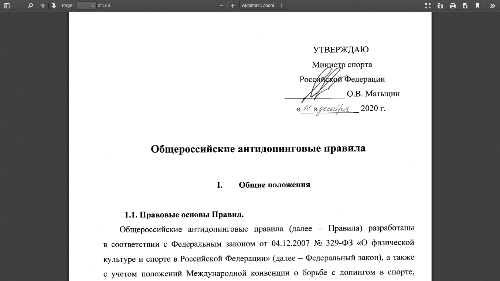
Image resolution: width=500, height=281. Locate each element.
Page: (68, 5)
